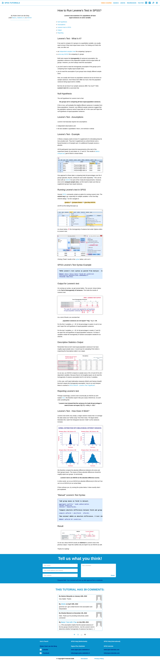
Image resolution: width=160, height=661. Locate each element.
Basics (14, 17)
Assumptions (61, 24)
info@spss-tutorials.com (112, 653)
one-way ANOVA (64, 54)
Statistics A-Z (21, 17)
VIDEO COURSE (106, 3)
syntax (77, 259)
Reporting (60, 33)
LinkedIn (45, 649)
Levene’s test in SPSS (64, 27)
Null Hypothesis (62, 22)
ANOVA (122, 3)
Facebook (46, 653)
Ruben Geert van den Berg (48, 646)
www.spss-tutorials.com (111, 649)
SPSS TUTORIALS (12, 3)
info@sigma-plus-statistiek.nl (80, 653)
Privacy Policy (99, 658)
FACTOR (141, 3)
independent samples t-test (67, 51)
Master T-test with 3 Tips (69, 622)
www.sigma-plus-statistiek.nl (80, 649)
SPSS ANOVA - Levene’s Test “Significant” (82, 385)
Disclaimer (84, 658)
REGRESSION (131, 3)
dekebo (63, 604)
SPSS (64, 194)
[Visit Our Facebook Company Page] (150, 3)
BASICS (116, 3)
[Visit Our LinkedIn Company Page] (146, 3)
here (63, 398)
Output (60, 30)
